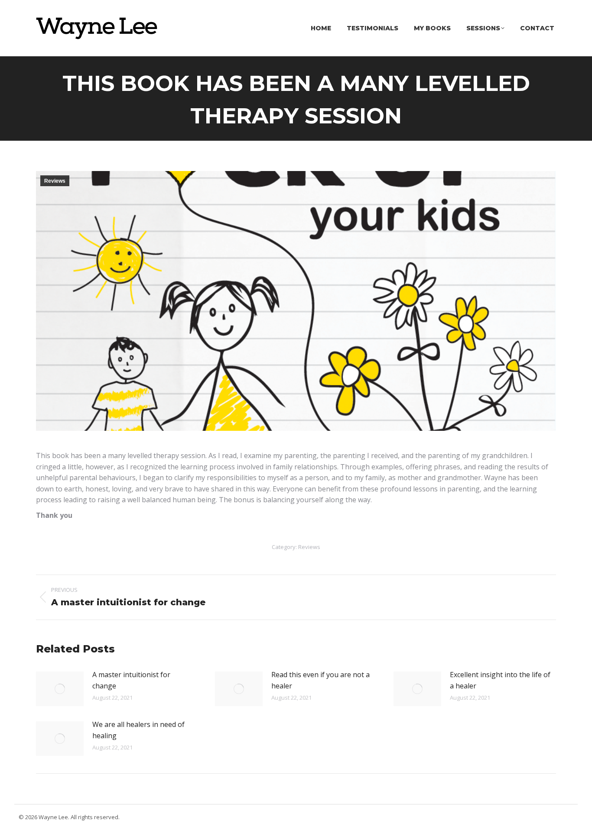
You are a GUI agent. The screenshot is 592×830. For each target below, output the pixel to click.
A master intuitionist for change (131, 680)
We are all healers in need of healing (138, 730)
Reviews (54, 181)
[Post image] (60, 689)
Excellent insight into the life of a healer (500, 680)
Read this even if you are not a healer (320, 680)
